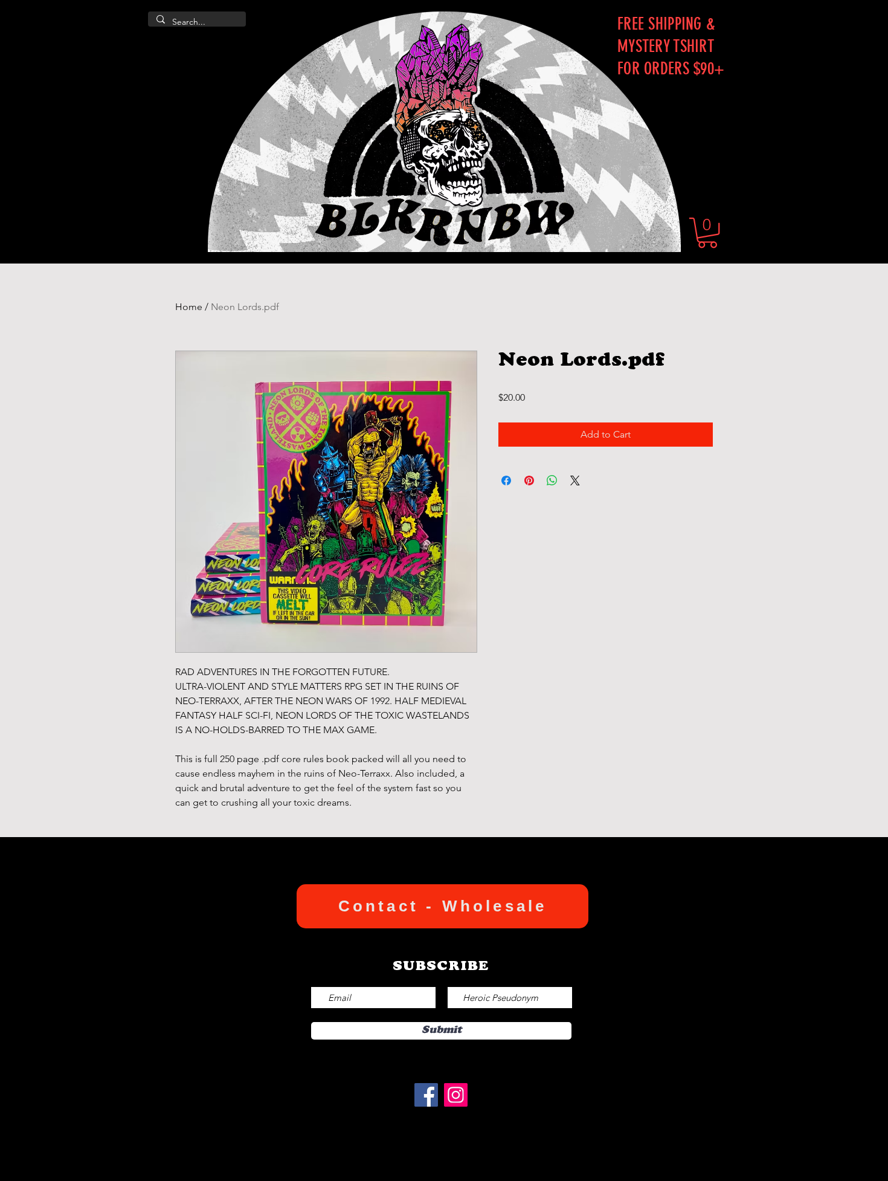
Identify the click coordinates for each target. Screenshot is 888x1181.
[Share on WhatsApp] (552, 480)
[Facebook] (426, 1095)
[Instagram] (456, 1095)
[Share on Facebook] (506, 480)
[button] (707, 233)
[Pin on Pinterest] (529, 480)
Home (188, 306)
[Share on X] (575, 480)
